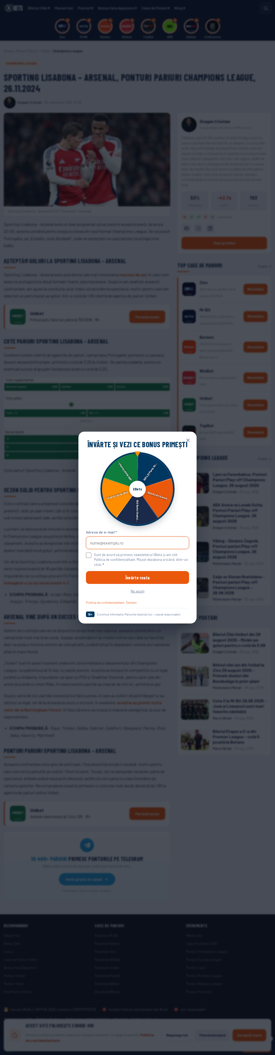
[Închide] (188, 440)
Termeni (131, 602)
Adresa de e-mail (101, 532)
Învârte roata (137, 577)
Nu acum (137, 591)
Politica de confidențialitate (105, 602)
